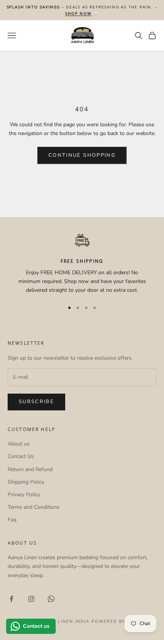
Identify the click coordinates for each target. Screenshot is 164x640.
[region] (82, 264)
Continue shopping (82, 155)
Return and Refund (30, 469)
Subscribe (36, 401)
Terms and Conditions (33, 507)
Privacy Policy (24, 494)
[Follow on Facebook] (11, 599)
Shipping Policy (26, 482)
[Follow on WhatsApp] (51, 599)
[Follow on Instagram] (31, 599)
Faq (12, 519)
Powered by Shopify (121, 621)
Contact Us (21, 456)
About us (19, 443)
